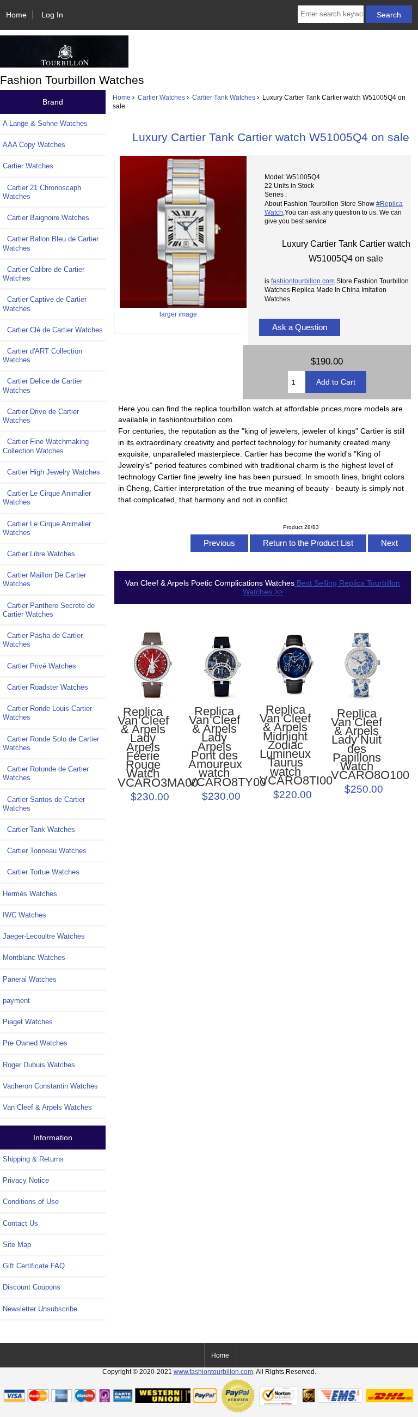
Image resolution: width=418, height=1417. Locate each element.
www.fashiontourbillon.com (213, 1371)
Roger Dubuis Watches (39, 1065)
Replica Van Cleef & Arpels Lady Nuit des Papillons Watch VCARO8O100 (356, 744)
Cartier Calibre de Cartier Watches (43, 273)
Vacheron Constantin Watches (50, 1086)
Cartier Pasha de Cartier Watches (43, 639)
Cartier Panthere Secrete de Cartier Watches (49, 609)
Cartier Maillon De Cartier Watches (44, 579)
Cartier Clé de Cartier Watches (53, 330)
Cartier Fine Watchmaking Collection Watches (46, 445)
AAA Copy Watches (34, 145)
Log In (52, 14)
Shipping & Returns (33, 1159)
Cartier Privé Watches (39, 666)
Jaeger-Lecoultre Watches (44, 936)
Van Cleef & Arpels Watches (47, 1107)
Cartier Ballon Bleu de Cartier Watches (51, 243)
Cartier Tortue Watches (41, 872)
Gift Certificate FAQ (34, 1266)
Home (16, 14)
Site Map (17, 1244)
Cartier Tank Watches (223, 97)
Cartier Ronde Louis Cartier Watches (47, 712)
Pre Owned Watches (35, 1043)
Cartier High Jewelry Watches (51, 472)
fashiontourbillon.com (303, 280)
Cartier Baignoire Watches (46, 218)
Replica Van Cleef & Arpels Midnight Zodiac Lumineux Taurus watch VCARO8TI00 (285, 745)
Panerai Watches (30, 979)
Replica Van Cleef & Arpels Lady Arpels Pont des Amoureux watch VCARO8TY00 (213, 747)
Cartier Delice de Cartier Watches (42, 385)
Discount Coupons (31, 1287)
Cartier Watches (161, 97)
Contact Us (20, 1223)
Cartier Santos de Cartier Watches (44, 803)
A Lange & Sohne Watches (45, 123)
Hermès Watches (30, 894)
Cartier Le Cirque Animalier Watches (47, 497)
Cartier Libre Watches (39, 554)
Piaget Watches (28, 1022)
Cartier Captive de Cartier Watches (45, 303)
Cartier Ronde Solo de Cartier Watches (51, 743)
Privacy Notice (26, 1180)
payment (16, 1000)
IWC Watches (24, 915)
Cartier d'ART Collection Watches (42, 355)
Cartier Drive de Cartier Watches (41, 416)
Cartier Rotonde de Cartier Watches (46, 773)
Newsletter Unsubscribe (40, 1309)
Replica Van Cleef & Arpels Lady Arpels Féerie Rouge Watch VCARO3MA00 (143, 747)
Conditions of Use (31, 1201)
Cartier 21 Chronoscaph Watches (42, 192)
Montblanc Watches (34, 957)
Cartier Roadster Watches (45, 687)
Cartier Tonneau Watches (45, 851)
